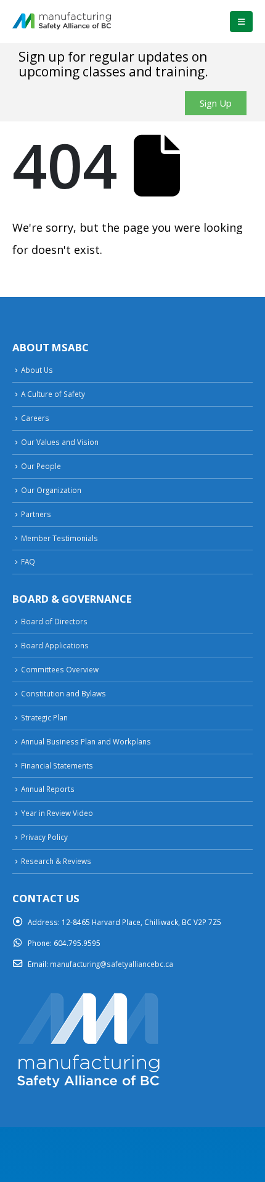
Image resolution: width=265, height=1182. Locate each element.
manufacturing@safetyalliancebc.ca (111, 964)
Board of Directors (54, 621)
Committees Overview (60, 669)
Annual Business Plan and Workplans (86, 741)
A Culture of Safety (53, 394)
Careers (35, 418)
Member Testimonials (59, 538)
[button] (241, 21)
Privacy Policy (44, 837)
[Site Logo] (61, 21)
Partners (36, 514)
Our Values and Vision (60, 442)
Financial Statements (57, 765)
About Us (37, 370)
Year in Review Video (57, 813)
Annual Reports (48, 789)
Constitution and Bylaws (63, 693)
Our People (41, 466)
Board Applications (55, 645)
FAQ (28, 561)
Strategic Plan (44, 717)
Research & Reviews (56, 861)
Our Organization (51, 490)
